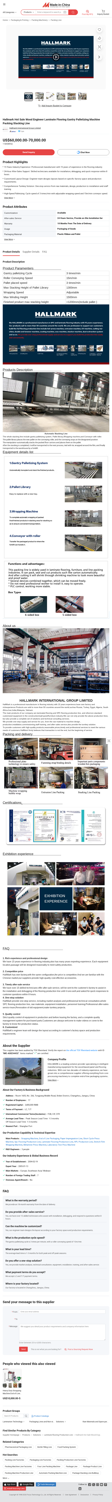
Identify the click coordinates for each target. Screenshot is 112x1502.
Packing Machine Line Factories (18, 1466)
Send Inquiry (29, 152)
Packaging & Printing (20, 20)
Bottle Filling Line (44, 1447)
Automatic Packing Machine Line (53, 1473)
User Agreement (71, 1495)
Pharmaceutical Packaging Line (18, 1447)
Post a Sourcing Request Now (78, 1349)
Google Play (26, 1484)
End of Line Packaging (49, 1138)
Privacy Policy (98, 1495)
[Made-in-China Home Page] (56, 4)
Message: (14, 1326)
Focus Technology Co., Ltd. (37, 1495)
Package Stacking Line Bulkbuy (85, 1473)
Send (23, 1349)
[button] (4, 4)
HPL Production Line (83, 1141)
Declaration (84, 1495)
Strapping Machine (29, 1138)
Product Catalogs (41, 1416)
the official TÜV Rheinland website (82, 1050)
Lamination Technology (13, 1421)
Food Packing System (67, 1447)
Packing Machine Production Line (19, 1473)
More (5, 1478)
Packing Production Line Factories (71, 1460)
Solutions (60, 1421)
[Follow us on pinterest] (105, 1484)
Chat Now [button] (85, 152)
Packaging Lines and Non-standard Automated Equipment (54, 1421)
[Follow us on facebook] (89, 1484)
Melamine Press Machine (35, 1144)
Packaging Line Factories (40, 1460)
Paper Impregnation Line (71, 1138)
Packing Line (56, 20)
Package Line (71, 1466)
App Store (9, 1484)
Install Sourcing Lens (16, 1488)
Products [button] (28, 12)
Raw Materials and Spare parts (96, 1421)
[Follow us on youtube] (101, 1484)
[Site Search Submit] (73, 12)
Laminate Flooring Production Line (57, 1141)
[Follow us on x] (93, 1484)
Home (5, 20)
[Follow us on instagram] (97, 1484)
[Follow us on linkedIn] (80, 1488)
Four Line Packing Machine (48, 1466)
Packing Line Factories (14, 1460)
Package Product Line (92, 1466)
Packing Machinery (40, 20)
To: (16, 1319)
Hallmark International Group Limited (25, 128)
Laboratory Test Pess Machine (61, 1144)
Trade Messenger (46, 1484)
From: (15, 1311)
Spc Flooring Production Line (27, 1141)
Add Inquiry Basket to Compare (56, 105)
